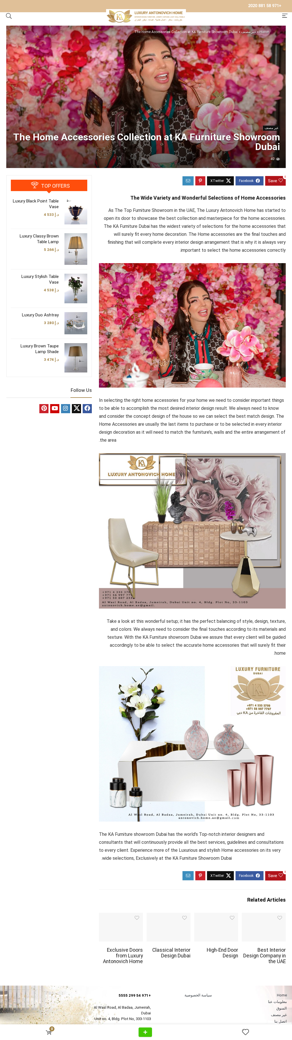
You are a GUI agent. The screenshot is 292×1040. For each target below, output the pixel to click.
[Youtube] (54, 408)
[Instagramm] (65, 408)
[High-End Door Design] (216, 916)
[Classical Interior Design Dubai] (168, 916)
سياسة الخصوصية (198, 995)
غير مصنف (248, 32)
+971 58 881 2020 (264, 5)
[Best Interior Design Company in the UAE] (264, 916)
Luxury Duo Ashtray (40, 315)
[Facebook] (87, 408)
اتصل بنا (280, 1021)
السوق (281, 1008)
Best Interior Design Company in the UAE (264, 955)
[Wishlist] (243, 1032)
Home (264, 32)
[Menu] (285, 16)
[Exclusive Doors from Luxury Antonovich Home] (121, 916)
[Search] (9, 16)
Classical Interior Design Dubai (171, 953)
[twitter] (76, 408)
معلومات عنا (277, 1002)
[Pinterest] (43, 408)
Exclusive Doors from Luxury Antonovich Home (123, 955)
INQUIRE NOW (145, 1032)
